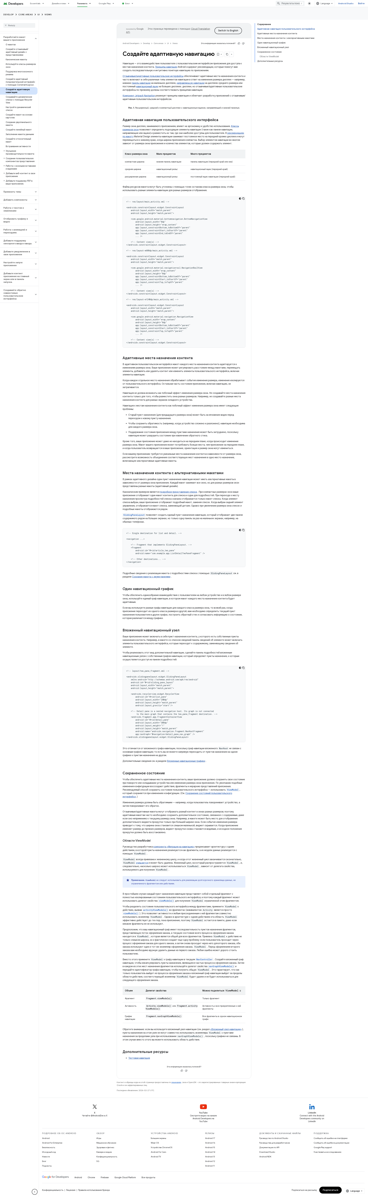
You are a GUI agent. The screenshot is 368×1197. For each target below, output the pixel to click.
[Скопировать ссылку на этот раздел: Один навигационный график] (176, 589)
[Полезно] (239, 43)
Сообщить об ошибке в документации (331, 1143)
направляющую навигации (190, 83)
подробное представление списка (178, 492)
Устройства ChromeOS (161, 1147)
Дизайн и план (59, 3)
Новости (46, 1156)
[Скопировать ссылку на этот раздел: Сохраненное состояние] (168, 773)
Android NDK (265, 1156)
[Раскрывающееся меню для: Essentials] (44, 3)
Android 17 (210, 1138)
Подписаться (330, 1190)
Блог (127, 3)
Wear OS (155, 1143)
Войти (361, 3)
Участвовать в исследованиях (327, 1152)
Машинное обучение (106, 1143)
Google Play (105, 3)
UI (39, 14)
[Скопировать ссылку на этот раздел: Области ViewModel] (153, 841)
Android (46, 1138)
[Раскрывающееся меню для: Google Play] (114, 3)
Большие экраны (158, 1138)
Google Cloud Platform (125, 1177)
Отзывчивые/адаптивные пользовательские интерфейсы (153, 76)
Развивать (82, 3)
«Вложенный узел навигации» (226, 1029)
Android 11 (210, 1166)
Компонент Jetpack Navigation (139, 95)
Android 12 (210, 1161)
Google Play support (323, 1147)
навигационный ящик (147, 86)
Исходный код (49, 1152)
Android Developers (131, 43)
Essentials (35, 3)
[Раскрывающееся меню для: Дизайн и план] (70, 3)
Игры (98, 1138)
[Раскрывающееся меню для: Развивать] (91, 3)
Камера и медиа (104, 1152)
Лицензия (70, 1190)
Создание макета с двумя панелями (151, 576)
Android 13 (210, 1156)
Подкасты (47, 1166)
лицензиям (176, 1082)
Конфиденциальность (106, 1156)
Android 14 (210, 1152)
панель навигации (141, 83)
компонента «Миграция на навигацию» (174, 846)
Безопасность (48, 1147)
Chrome (91, 1177)
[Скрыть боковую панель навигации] (35, 1192)
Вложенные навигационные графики (186, 761)
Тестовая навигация (139, 1058)
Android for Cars (158, 1152)
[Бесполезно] (243, 43)
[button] (17, 38)
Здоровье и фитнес (105, 1147)
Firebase (105, 1177)
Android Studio (345, 3)
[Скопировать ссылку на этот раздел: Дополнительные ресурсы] (171, 1052)
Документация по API (269, 1147)
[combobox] (290, 3)
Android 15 (210, 1147)
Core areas (25, 14)
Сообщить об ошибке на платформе (330, 1138)
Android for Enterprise (52, 1143)
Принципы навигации (166, 67)
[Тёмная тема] (240, 198)
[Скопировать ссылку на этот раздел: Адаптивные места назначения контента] (195, 358)
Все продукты (148, 1177)
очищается (142, 862)
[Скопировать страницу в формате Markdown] (227, 54)
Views (48, 14)
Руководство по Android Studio (273, 1138)
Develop (8, 14)
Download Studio (267, 1152)
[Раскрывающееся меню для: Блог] (134, 3)
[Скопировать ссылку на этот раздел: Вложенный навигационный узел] (182, 630)
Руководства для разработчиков (274, 1143)
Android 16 (210, 1143)
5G (97, 1161)
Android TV (156, 1156)
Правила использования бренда (94, 1190)
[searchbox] (19, 25)
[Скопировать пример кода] (243, 198)
